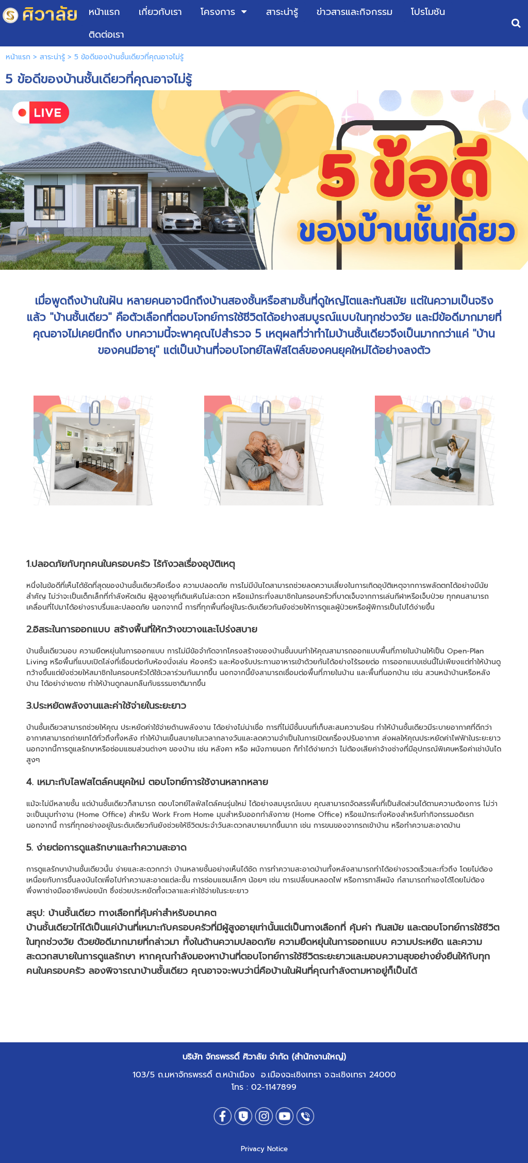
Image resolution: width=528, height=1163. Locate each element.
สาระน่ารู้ (52, 57)
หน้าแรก (18, 57)
